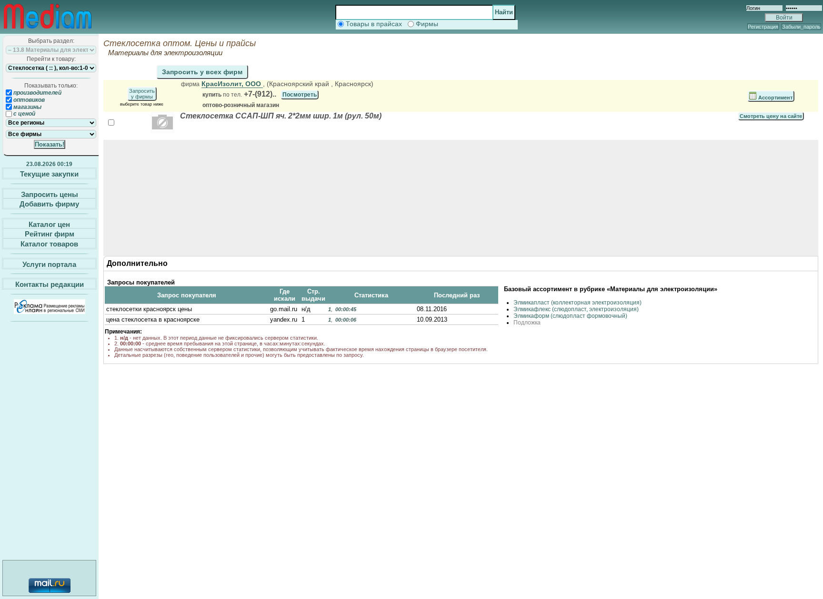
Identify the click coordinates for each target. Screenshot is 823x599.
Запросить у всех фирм (202, 72)
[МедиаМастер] (47, 30)
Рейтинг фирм (49, 234)
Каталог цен (49, 224)
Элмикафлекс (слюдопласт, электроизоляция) (576, 309)
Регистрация (763, 26)
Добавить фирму (49, 204)
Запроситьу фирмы (142, 93)
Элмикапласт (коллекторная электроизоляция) (577, 302)
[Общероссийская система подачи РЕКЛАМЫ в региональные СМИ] (49, 311)
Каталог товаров (49, 244)
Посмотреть (299, 94)
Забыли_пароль (801, 26)
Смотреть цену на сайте (771, 116)
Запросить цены (49, 194)
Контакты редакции (49, 284)
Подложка (527, 322)
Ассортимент (775, 97)
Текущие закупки (49, 174)
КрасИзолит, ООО (232, 84)
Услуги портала (49, 264)
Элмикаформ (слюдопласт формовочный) (570, 316)
